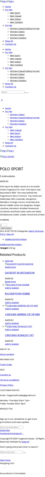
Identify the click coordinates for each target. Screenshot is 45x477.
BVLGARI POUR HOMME (17, 293)
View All (10, 234)
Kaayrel (25, 441)
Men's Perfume (36, 231)
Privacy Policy (7, 385)
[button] (12, 288)
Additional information (16, 239)
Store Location (7, 354)
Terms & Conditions (9, 380)
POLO (2, 234)
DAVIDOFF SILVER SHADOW (20, 273)
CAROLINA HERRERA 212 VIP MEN (22, 314)
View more (5, 460)
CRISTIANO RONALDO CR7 (19, 335)
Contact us (5, 374)
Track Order (6, 364)
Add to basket (6, 228)
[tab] (25, 239)
